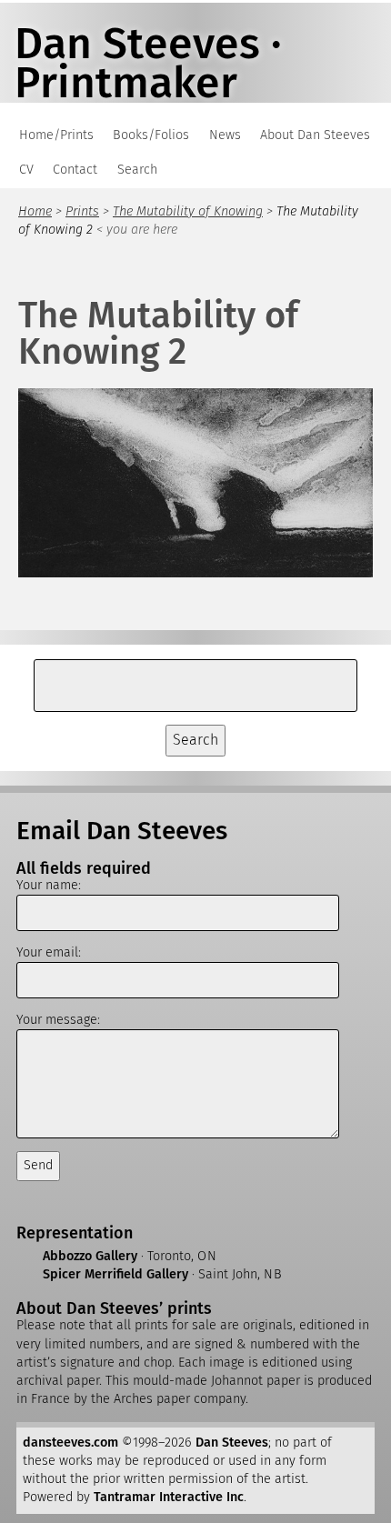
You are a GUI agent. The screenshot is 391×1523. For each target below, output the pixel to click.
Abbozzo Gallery (90, 1256)
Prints (82, 211)
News (225, 135)
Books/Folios (151, 135)
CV (26, 169)
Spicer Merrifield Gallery (115, 1274)
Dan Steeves (232, 1442)
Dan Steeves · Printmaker (148, 63)
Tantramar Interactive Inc (169, 1497)
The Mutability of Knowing (188, 211)
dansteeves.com (70, 1442)
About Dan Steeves (315, 135)
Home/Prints (56, 135)
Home (35, 211)
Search (137, 169)
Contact (75, 169)
